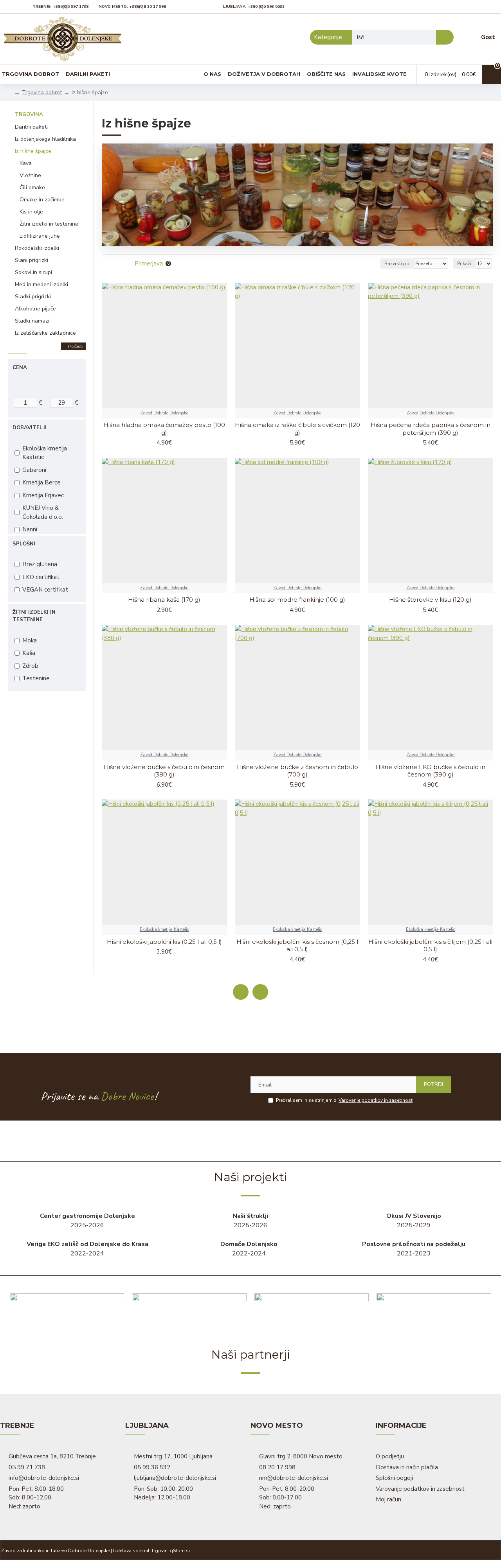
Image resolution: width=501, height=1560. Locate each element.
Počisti (75, 346)
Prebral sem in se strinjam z (344, 1100)
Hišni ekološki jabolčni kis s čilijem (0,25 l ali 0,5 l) (430, 945)
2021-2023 (413, 1249)
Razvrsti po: (397, 263)
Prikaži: (464, 263)
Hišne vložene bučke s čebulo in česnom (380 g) (164, 770)
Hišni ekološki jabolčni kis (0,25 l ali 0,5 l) (164, 941)
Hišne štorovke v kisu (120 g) (430, 599)
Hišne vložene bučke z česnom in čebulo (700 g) (297, 770)
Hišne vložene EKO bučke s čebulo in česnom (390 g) (430, 770)
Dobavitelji (30, 427)
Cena (20, 367)
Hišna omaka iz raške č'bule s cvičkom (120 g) (297, 428)
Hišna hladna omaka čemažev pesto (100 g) (164, 428)
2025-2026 (87, 1221)
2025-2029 (413, 1221)
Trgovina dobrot (42, 92)
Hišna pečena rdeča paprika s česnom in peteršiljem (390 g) (430, 428)
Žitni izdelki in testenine (34, 616)
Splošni (24, 543)
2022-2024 (87, 1249)
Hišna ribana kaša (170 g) (164, 599)
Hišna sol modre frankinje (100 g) (297, 599)
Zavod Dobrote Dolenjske (164, 413)
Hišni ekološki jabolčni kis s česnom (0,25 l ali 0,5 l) (297, 945)
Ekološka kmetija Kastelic (164, 929)
